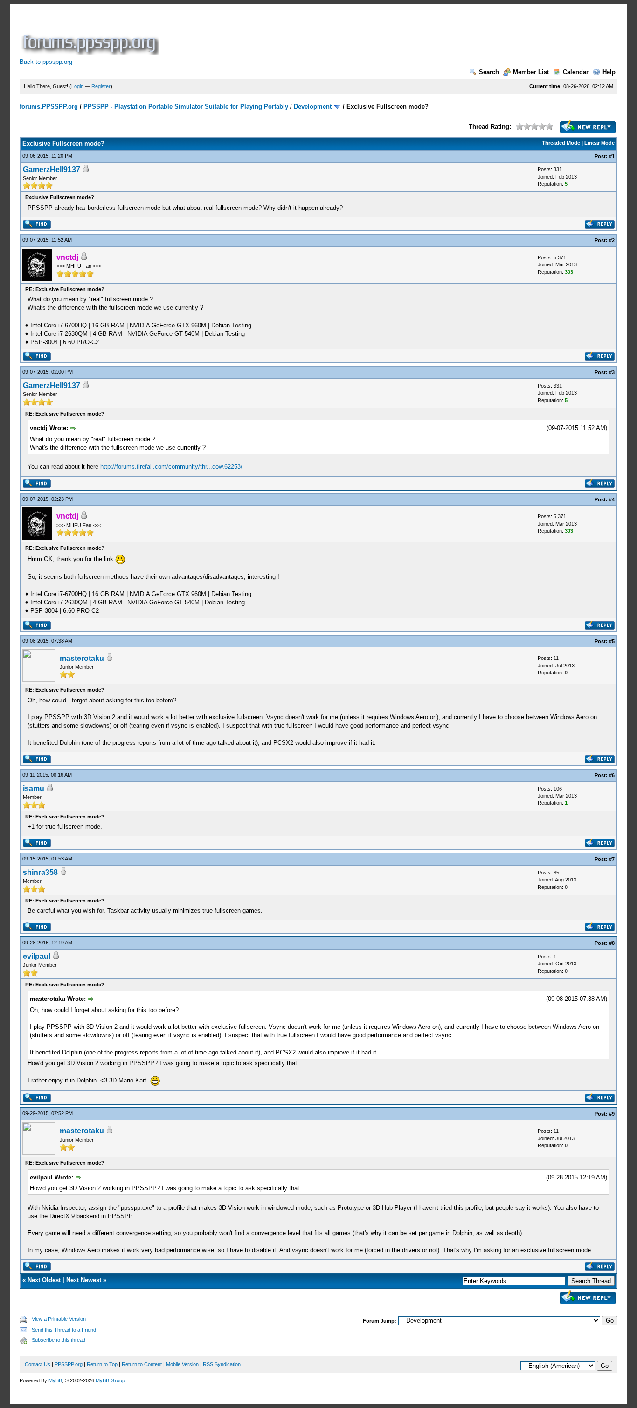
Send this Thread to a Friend (64, 1329)
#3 (612, 372)
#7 (612, 859)
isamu (33, 788)
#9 (612, 1114)
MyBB (55, 1380)
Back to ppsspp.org (46, 61)
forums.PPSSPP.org (49, 106)
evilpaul (36, 956)
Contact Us (37, 1364)
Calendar (576, 72)
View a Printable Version (59, 1319)
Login (77, 86)
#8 (612, 943)
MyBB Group (110, 1380)
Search (489, 72)
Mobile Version (182, 1364)
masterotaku (82, 658)
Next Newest (83, 1279)
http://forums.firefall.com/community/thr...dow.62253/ (171, 466)
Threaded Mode (561, 143)
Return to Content (142, 1364)
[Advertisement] (331, 34)
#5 (612, 641)
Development (313, 106)
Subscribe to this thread (58, 1340)
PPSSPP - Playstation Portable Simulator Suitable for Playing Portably (185, 106)
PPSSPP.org (69, 1364)
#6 (612, 775)
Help (609, 72)
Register (101, 86)
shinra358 (40, 872)
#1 (612, 156)
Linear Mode (599, 143)
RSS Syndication (222, 1364)
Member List (531, 72)
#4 (612, 499)
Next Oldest (44, 1279)
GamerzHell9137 (51, 169)
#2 (612, 240)
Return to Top (102, 1364)
